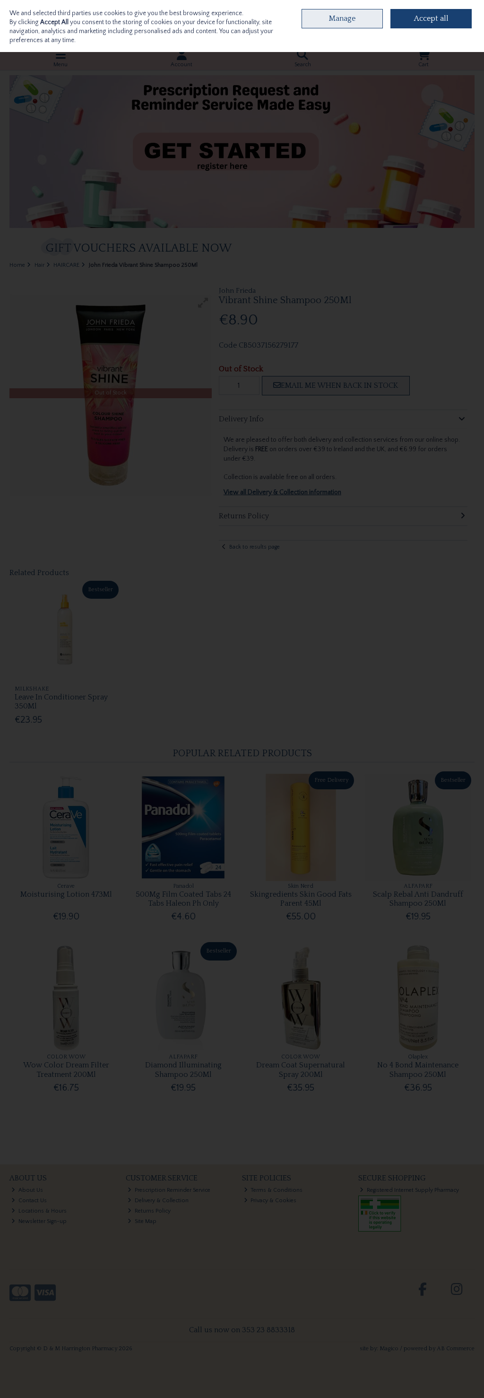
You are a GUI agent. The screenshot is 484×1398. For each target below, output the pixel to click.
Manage (342, 18)
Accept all (431, 18)
